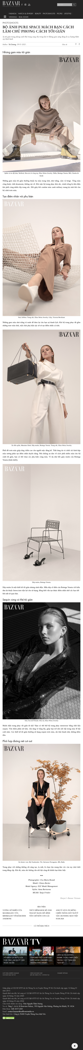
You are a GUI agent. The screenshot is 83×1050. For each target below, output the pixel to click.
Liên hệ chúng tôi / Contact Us (39, 975)
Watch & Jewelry (25, 13)
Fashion (12, 13)
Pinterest (76, 44)
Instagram (26, 4)
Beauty (38, 13)
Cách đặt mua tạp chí (9, 975)
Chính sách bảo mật (36, 973)
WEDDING (13, 17)
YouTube (29, 4)
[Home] (75, 1046)
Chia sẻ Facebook (79, 44)
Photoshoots (49, 13)
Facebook (22, 4)
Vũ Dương (12, 44)
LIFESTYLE (67, 13)
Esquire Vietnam (62, 973)
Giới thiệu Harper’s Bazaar (11, 973)
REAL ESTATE (23, 17)
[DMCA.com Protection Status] (8, 1017)
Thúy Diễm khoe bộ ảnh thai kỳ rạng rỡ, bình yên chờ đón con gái (40, 913)
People (59, 13)
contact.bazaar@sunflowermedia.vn (21, 1011)
